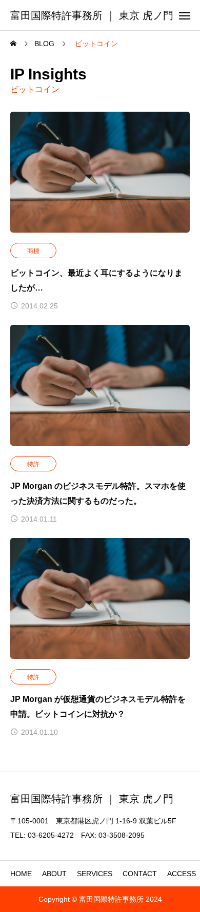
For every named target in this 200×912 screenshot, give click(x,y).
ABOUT (54, 873)
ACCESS (181, 873)
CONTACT (140, 873)
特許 (33, 464)
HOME (21, 873)
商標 (33, 251)
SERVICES (94, 873)
